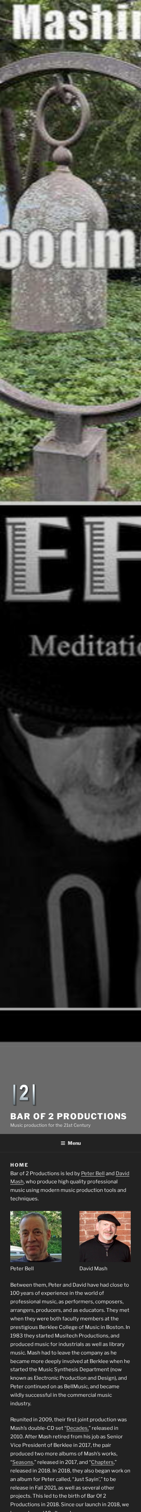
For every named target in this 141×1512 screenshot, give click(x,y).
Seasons (22, 1462)
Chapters (102, 1462)
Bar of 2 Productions (68, 1116)
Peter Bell (93, 1173)
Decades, (77, 1428)
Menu (74, 1143)
